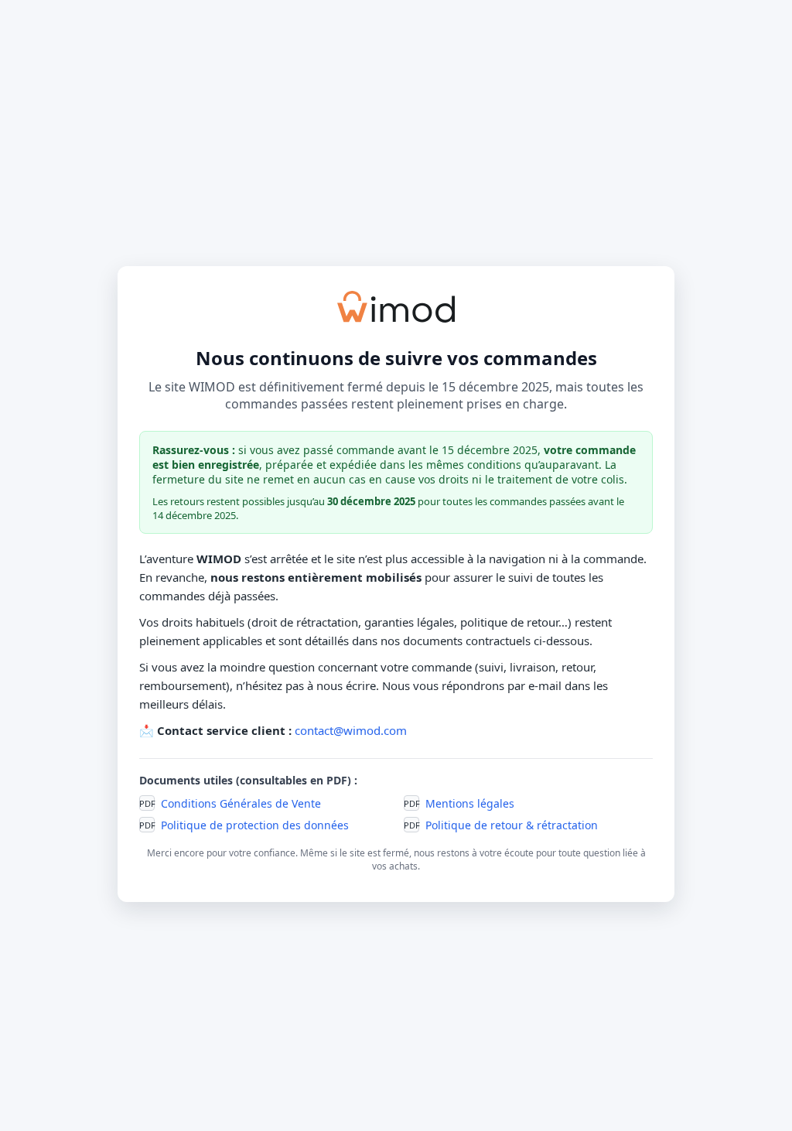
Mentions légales (469, 803)
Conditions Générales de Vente (241, 803)
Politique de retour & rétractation (511, 825)
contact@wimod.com (351, 730)
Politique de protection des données (255, 825)
